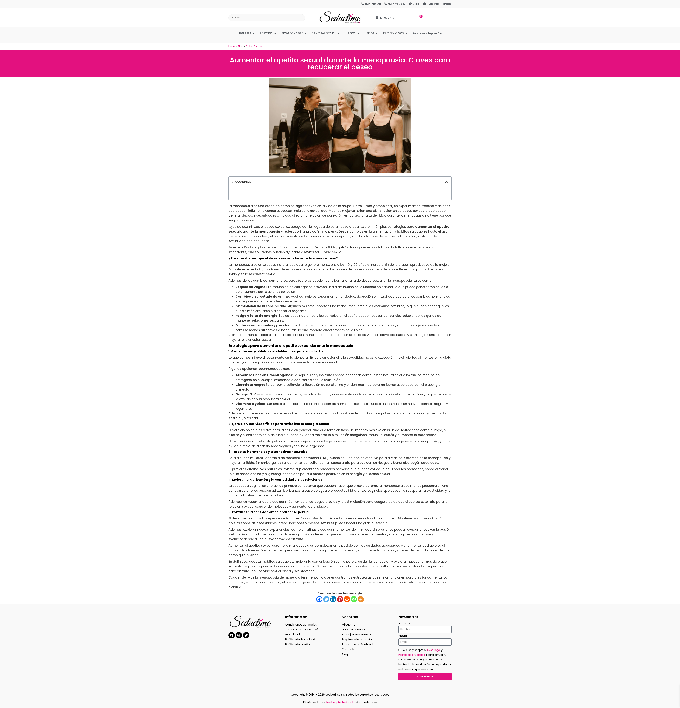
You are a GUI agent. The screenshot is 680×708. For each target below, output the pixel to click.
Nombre (404, 623)
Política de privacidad (411, 655)
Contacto (348, 649)
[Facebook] (319, 599)
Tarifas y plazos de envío (302, 629)
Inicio (231, 46)
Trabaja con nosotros (357, 634)
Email (402, 636)
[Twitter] (326, 599)
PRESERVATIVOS (393, 33)
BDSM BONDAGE (292, 33)
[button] (446, 182)
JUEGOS (350, 33)
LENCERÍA (266, 33)
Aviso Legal (433, 650)
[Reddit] (347, 599)
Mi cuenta (348, 625)
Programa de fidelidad (357, 644)
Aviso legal (292, 634)
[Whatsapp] (354, 599)
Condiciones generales (301, 625)
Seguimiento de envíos (357, 639)
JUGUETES (244, 33)
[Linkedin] (333, 599)
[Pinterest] (340, 599)
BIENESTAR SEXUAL (324, 33)
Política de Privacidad (300, 639)
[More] (361, 599)
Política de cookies (298, 644)
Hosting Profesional (339, 702)
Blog (240, 46)
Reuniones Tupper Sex (427, 33)
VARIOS (369, 33)
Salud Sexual (254, 46)
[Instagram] (239, 635)
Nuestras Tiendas (354, 629)
